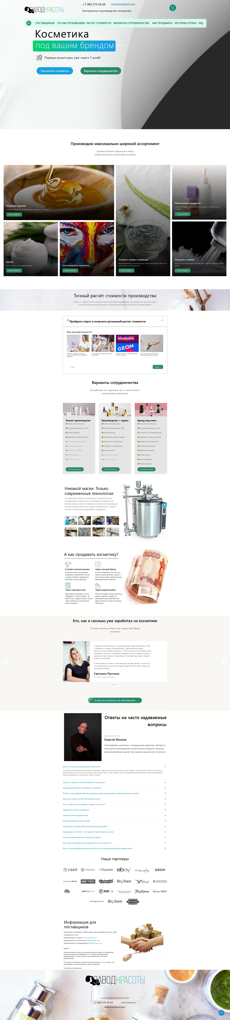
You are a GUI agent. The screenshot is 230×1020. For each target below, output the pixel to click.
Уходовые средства (16, 205)
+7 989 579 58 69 (93, 4)
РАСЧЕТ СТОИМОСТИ (98, 23)
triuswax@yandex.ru (89, 938)
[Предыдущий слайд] (5, 661)
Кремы (9, 261)
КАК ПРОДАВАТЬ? (162, 23)
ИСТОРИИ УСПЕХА (185, 23)
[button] (115, 700)
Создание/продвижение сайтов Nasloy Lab (114, 1018)
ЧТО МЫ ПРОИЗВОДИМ (71, 23)
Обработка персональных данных (114, 1007)
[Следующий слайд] (224, 661)
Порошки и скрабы (184, 259)
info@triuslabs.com (93, 940)
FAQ (200, 23)
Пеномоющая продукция (188, 203)
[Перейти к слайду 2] (114, 684)
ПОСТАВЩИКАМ (45, 23)
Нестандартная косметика (75, 265)
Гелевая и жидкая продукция (133, 259)
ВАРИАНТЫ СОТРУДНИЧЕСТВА (131, 23)
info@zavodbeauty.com (123, 3)
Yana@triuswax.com (95, 943)
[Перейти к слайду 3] (115, 684)
